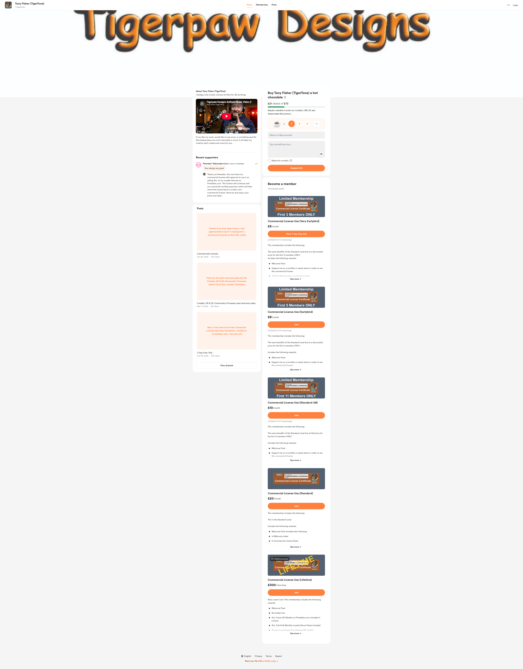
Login (515, 5)
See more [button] (294, 279)
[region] (296, 131)
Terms (269, 656)
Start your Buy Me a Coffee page (260, 661)
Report (278, 656)
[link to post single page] (226, 236)
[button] (249, 5)
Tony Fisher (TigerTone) (29, 3)
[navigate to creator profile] (8, 5)
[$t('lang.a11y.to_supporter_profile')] (204, 174)
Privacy (258, 656)
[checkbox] (278, 160)
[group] (296, 239)
